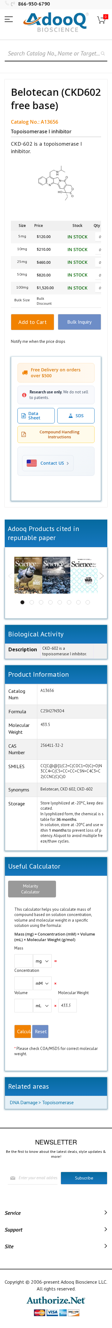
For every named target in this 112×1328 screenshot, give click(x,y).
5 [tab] (60, 602)
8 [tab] (88, 602)
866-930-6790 (34, 4)
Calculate (24, 1031)
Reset (41, 1031)
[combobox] (56, 53)
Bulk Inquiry (79, 322)
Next (101, 576)
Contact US (52, 463)
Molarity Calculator (30, 889)
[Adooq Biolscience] (56, 22)
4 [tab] (50, 602)
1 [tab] (22, 602)
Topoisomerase (58, 1102)
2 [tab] (32, 602)
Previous (10, 576)
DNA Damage (24, 1102)
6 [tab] (69, 602)
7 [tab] (78, 602)
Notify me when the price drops (38, 341)
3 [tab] (41, 602)
